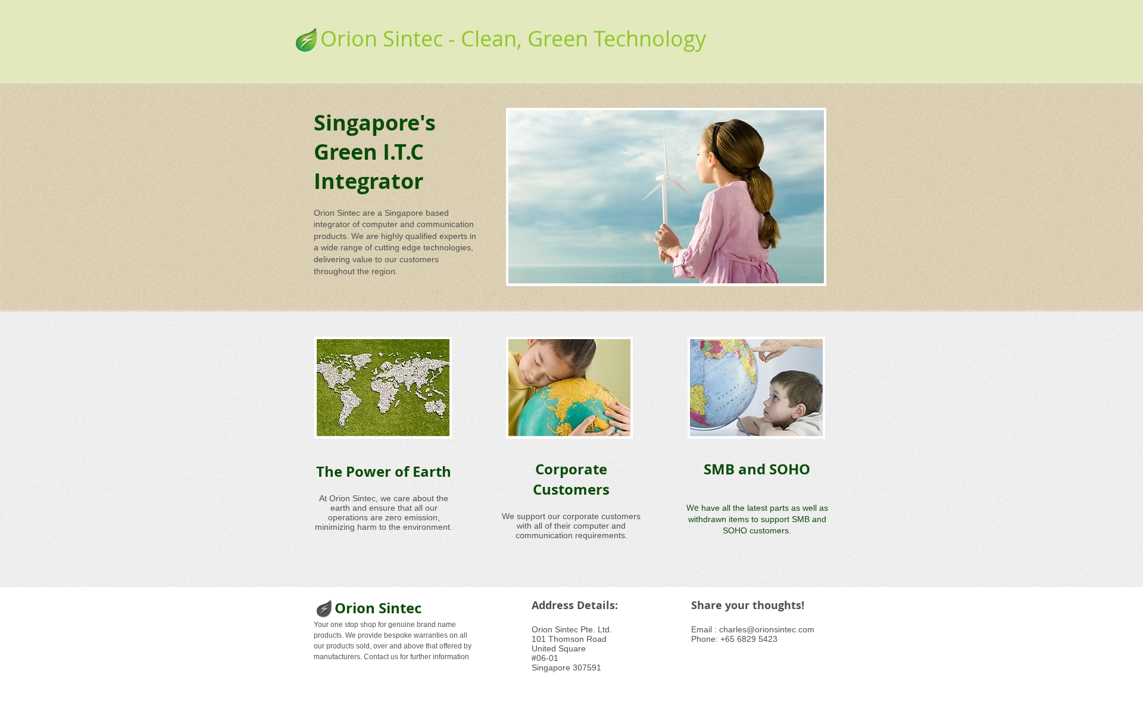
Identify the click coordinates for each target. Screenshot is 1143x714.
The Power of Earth (383, 471)
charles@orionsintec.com (766, 629)
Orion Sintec (378, 608)
